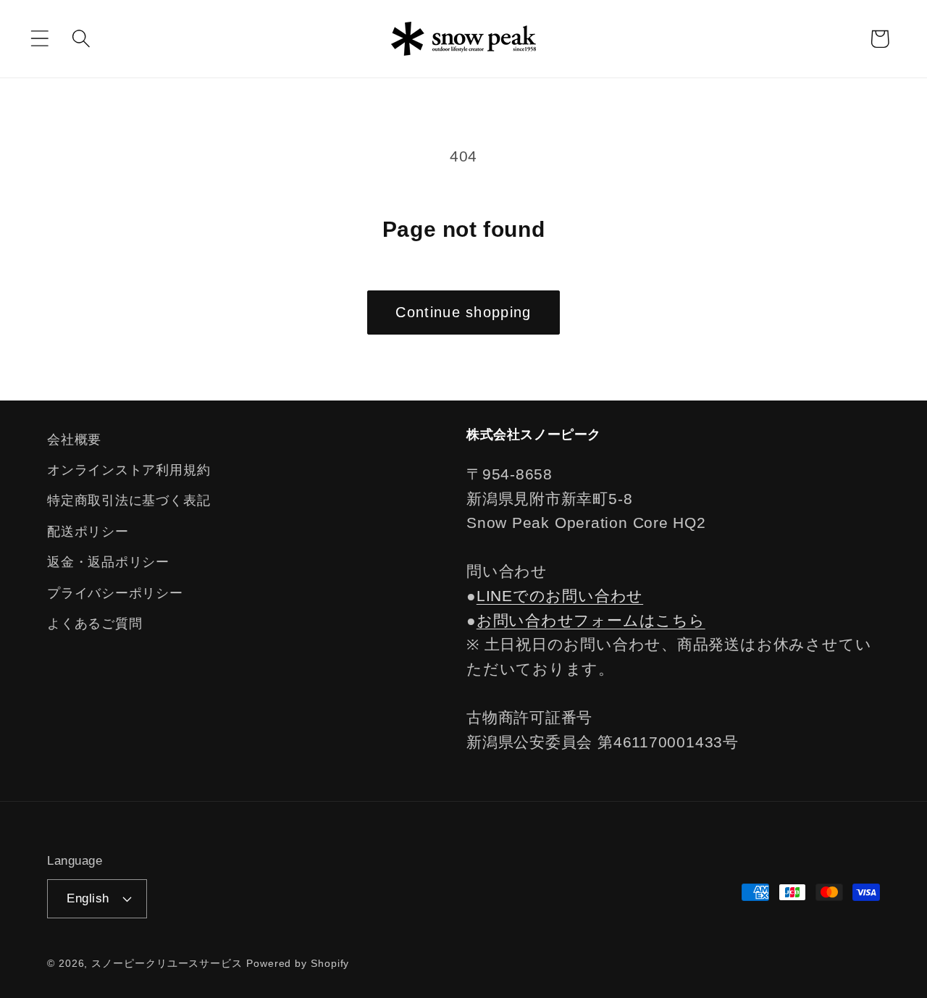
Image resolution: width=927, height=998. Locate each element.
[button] (39, 38)
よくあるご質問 (94, 623)
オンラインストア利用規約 (128, 470)
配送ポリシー (88, 531)
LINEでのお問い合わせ (560, 595)
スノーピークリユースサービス (167, 963)
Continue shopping (463, 312)
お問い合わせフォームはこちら (591, 620)
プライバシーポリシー (115, 593)
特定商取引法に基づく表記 (128, 500)
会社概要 (74, 439)
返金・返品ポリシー (108, 562)
